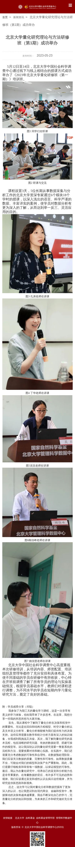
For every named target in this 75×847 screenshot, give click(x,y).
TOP (70, 137)
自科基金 (30, 818)
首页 (5, 17)
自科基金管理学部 (45, 818)
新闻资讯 (18, 17)
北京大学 (19, 818)
